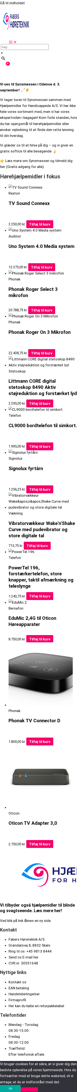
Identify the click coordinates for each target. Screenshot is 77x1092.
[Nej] (29, 1089)
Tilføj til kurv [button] (39, 224)
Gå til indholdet (12, 3)
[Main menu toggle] (13, 42)
